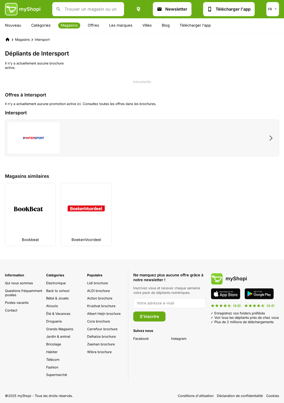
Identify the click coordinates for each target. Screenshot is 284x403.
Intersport (42, 39)
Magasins (69, 25)
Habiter (52, 352)
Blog (166, 25)
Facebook (141, 338)
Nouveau (13, 25)
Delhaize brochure (101, 336)
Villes (147, 25)
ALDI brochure (98, 291)
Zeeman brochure (101, 344)
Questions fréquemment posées (23, 293)
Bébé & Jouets (57, 298)
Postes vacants (16, 302)
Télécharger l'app (233, 9)
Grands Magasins (59, 329)
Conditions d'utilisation (196, 396)
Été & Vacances (58, 314)
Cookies (272, 396)
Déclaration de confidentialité (240, 396)
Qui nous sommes (19, 283)
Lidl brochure (97, 283)
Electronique (56, 283)
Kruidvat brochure (101, 306)
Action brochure (99, 298)
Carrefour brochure (102, 329)
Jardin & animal (58, 336)
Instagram (178, 338)
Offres (93, 25)
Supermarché (56, 375)
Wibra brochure (99, 352)
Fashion (52, 367)
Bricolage (53, 344)
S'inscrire (149, 316)
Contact (11, 310)
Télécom (52, 359)
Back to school (57, 291)
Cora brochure (98, 321)
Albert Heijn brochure (104, 314)
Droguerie (54, 321)
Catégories (41, 25)
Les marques (120, 25)
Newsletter (176, 9)
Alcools (52, 306)
